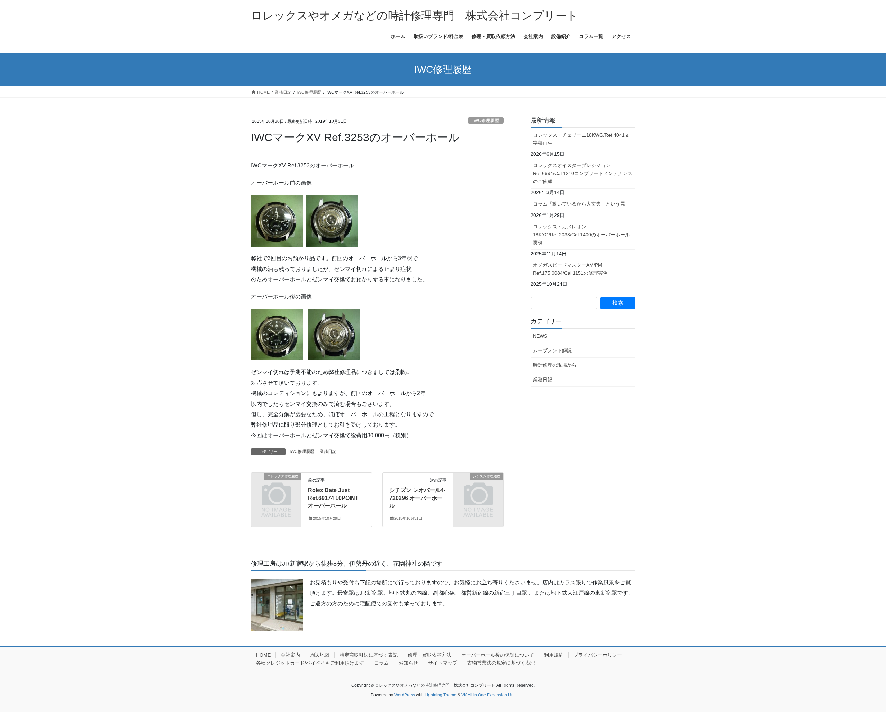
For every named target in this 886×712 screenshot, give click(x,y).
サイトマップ (442, 663)
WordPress (404, 695)
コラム (381, 663)
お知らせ (408, 663)
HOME (263, 655)
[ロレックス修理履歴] (276, 488)
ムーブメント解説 (552, 350)
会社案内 (290, 655)
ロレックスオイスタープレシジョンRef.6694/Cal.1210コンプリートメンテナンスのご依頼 (582, 173)
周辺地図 (319, 655)
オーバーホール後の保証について (497, 655)
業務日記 (328, 451)
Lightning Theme (440, 695)
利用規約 (553, 655)
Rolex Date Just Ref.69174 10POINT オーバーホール (333, 498)
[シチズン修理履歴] (478, 488)
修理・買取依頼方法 (429, 655)
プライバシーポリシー (597, 655)
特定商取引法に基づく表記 (369, 655)
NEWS (540, 336)
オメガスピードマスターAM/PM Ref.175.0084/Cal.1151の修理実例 (570, 269)
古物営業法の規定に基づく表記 (501, 663)
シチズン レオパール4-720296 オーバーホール (417, 498)
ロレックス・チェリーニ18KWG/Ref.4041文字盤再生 (581, 139)
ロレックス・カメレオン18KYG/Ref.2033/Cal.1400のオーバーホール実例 (581, 234)
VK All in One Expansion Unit (488, 695)
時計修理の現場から (555, 365)
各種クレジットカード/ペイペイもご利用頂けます (310, 663)
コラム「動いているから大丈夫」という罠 (579, 204)
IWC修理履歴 (485, 120)
